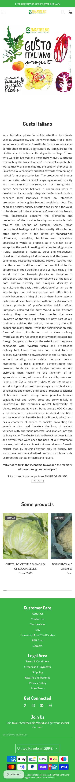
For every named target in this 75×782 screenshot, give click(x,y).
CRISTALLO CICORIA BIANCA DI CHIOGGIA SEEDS (25, 566)
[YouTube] (42, 705)
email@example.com (15, 734)
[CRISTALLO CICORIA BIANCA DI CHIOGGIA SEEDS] (25, 536)
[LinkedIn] (50, 705)
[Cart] (70, 12)
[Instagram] (33, 705)
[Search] (63, 12)
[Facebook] (25, 705)
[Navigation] (4, 12)
